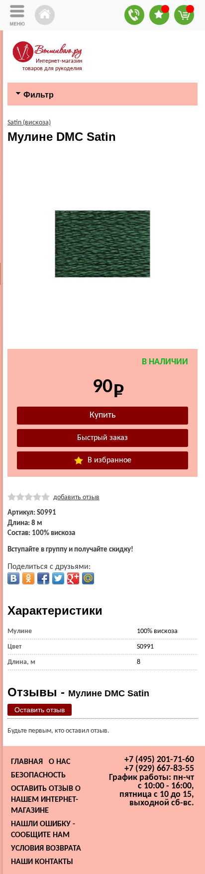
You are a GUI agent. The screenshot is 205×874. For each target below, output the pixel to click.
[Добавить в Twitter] (58, 578)
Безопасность (38, 775)
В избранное (108, 460)
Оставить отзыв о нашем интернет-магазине (46, 800)
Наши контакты (42, 862)
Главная (27, 762)
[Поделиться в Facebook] (43, 578)
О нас (59, 762)
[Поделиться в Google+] (73, 578)
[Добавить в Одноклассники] (28, 578)
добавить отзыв (76, 497)
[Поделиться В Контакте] (13, 578)
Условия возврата (46, 849)
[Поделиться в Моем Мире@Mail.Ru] (88, 578)
